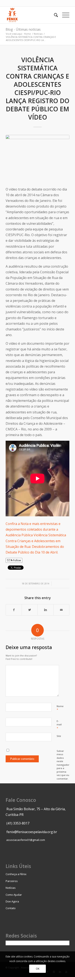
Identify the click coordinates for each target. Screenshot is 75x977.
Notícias (38, 33)
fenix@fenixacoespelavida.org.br (31, 832)
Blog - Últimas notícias (23, 29)
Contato (11, 908)
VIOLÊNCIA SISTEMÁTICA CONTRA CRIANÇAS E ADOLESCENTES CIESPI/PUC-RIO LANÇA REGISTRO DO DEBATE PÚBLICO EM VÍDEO (37, 88)
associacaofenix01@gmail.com (25, 840)
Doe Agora (12, 901)
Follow (16, 560)
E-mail (59, 724)
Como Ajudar (14, 895)
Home (27, 33)
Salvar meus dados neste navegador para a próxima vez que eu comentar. (63, 764)
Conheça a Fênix (16, 874)
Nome (60, 708)
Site (59, 736)
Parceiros (12, 881)
